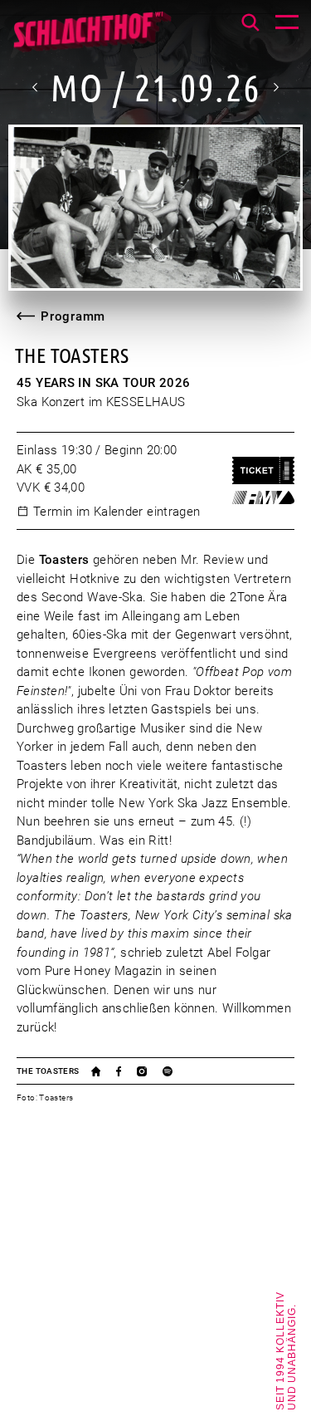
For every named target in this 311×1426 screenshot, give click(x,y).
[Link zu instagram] (150, 1071)
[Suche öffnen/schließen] (250, 22)
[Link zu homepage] (104, 1071)
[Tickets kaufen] (263, 471)
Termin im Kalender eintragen (117, 511)
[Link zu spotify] (175, 1071)
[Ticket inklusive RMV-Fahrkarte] (263, 497)
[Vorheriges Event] (35, 87)
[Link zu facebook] (126, 1071)
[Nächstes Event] (275, 87)
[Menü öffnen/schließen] (287, 24)
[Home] (91, 37)
